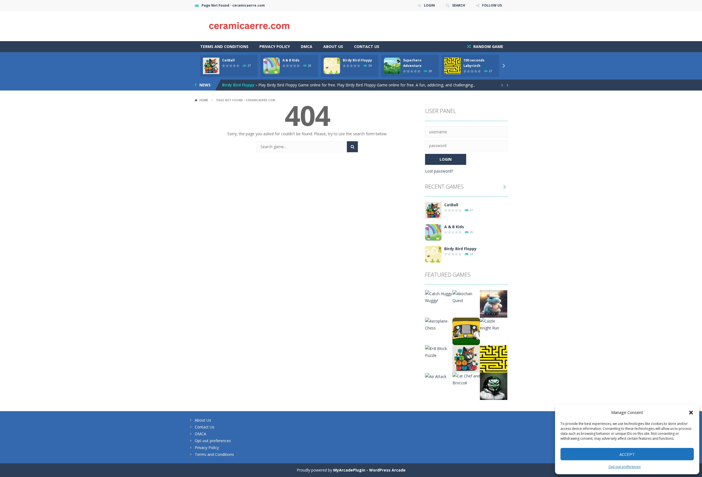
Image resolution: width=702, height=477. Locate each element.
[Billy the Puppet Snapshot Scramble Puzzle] (493, 385)
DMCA (306, 46)
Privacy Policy (274, 46)
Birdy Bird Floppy (357, 60)
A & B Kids (290, 60)
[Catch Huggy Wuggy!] (438, 296)
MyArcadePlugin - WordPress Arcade (369, 470)
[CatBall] (433, 210)
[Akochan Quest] (466, 296)
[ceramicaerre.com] (249, 25)
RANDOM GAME (487, 46)
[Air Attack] (435, 376)
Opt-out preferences (624, 466)
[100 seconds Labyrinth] (493, 358)
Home (204, 100)
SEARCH (458, 5)
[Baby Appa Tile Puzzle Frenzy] (493, 303)
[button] (691, 412)
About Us (333, 46)
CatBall (228, 60)
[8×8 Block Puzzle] (438, 351)
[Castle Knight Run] (493, 324)
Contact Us (366, 46)
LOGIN (429, 5)
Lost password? (439, 171)
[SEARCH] (352, 146)
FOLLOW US (492, 5)
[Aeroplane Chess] (438, 324)
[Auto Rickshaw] (466, 331)
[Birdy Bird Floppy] (433, 253)
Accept (627, 454)
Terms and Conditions (224, 46)
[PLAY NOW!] (211, 65)
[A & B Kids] (433, 232)
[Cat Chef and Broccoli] (466, 379)
